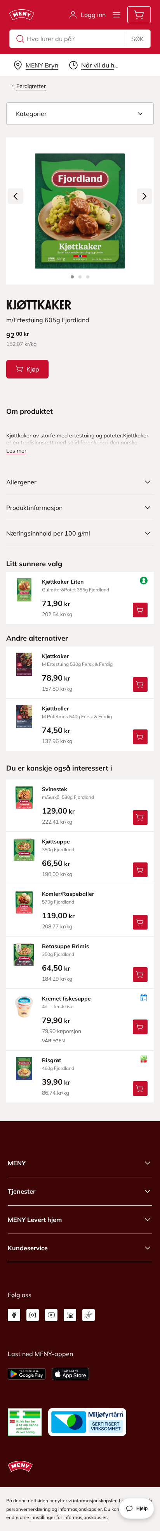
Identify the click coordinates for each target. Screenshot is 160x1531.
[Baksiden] (80, 276)
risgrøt (51, 1060)
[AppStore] (70, 1374)
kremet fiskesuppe (66, 998)
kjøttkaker (55, 656)
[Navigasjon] (116, 14)
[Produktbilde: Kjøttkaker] (72, 276)
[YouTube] (51, 1315)
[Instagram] (32, 1315)
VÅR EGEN (53, 1041)
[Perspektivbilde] (87, 276)
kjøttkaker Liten (62, 581)
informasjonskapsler (80, 1509)
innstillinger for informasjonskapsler (68, 1517)
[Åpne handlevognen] (139, 14)
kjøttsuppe (56, 841)
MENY (17, 1163)
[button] (80, 113)
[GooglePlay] (26, 1374)
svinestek (54, 789)
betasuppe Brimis (65, 946)
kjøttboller (55, 708)
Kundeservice (28, 1248)
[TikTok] (88, 1315)
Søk (137, 39)
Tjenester (21, 1191)
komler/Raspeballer (68, 893)
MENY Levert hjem (35, 1219)
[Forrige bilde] (15, 196)
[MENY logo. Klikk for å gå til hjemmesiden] (21, 14)
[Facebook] (14, 1315)
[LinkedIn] (70, 1315)
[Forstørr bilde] (80, 211)
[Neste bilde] (144, 196)
